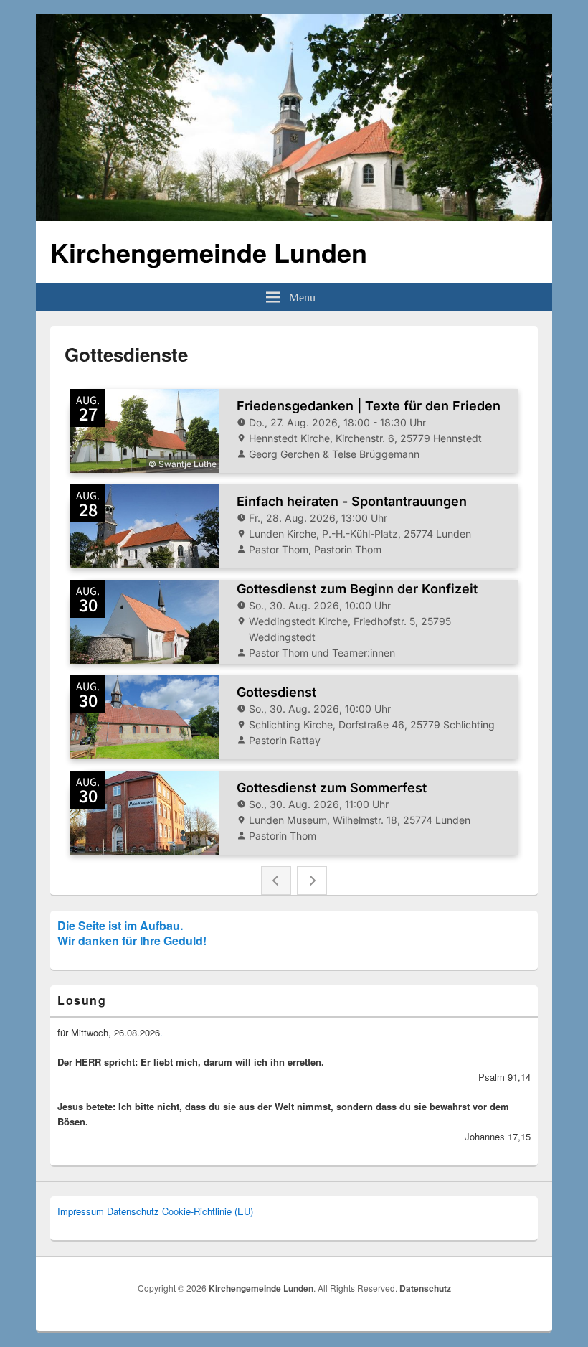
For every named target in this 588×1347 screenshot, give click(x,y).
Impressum (80, 1211)
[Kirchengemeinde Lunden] (294, 216)
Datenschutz (133, 1211)
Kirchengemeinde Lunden (208, 252)
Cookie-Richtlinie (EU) (207, 1211)
